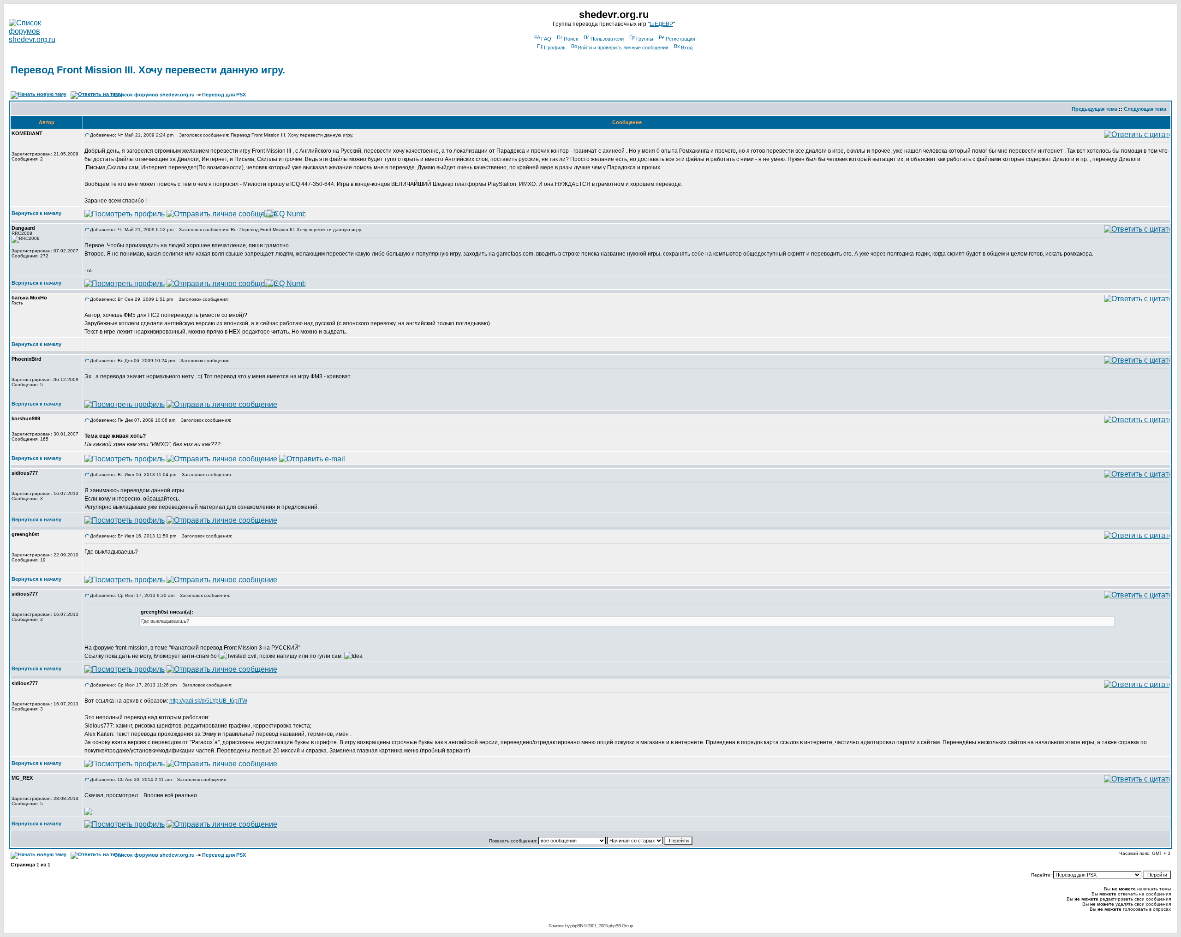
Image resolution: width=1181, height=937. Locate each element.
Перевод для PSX (224, 94)
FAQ (546, 39)
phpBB (576, 925)
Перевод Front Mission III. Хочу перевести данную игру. (148, 70)
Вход (686, 47)
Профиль (555, 47)
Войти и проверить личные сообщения (623, 47)
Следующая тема (1145, 109)
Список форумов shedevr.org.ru (154, 94)
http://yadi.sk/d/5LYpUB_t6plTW (208, 701)
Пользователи (607, 39)
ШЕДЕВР (661, 24)
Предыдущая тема (1094, 109)
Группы (644, 39)
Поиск (571, 39)
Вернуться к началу (36, 213)
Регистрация (680, 39)
